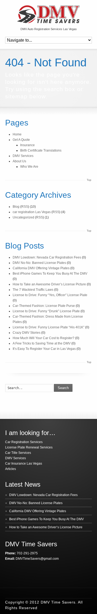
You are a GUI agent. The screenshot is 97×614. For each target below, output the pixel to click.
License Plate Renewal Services (29, 447)
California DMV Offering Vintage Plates (41, 268)
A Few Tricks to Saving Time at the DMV (42, 343)
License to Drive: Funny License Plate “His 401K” (48, 327)
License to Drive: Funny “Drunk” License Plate (46, 311)
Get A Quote (21, 140)
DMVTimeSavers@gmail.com (37, 559)
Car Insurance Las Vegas (23, 463)
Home (17, 134)
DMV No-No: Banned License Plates (39, 263)
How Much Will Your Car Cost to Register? (43, 338)
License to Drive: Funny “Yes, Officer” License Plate (50, 295)
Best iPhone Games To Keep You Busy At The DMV (50, 273)
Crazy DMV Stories (26, 333)
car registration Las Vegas (32, 212)
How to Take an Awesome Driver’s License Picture (49, 284)
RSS (24, 207)
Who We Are (29, 166)
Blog (16, 207)
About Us (19, 161)
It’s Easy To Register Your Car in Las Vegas (44, 349)
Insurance (27, 145)
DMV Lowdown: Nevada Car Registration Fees (47, 257)
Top (89, 179)
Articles (10, 469)
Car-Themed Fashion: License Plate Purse (44, 306)
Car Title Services (18, 453)
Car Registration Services (24, 442)
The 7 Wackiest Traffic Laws (33, 290)
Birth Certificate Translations (40, 150)
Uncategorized (23, 217)
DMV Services (23, 156)
